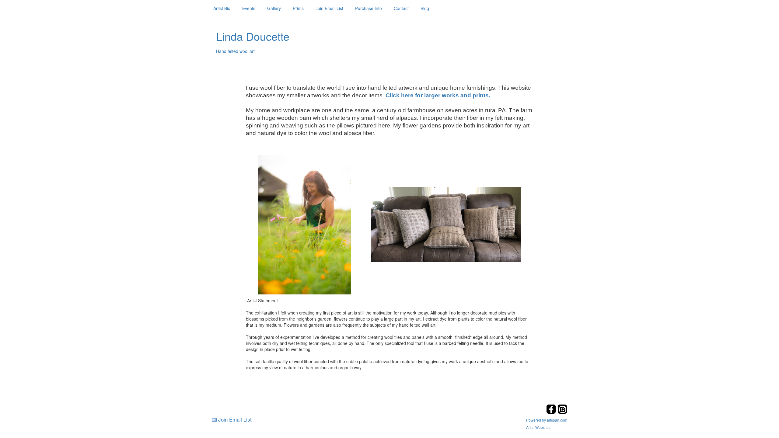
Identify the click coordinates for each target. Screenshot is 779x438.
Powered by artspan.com (546, 419)
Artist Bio (221, 8)
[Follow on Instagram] (562, 412)
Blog (425, 8)
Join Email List (329, 8)
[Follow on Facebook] (551, 412)
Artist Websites (538, 427)
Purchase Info (368, 8)
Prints (298, 8)
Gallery (274, 8)
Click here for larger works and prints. (438, 95)
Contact (401, 8)
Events (248, 8)
